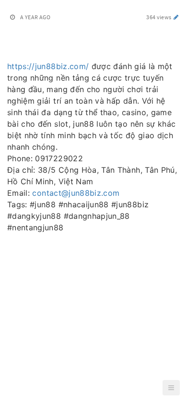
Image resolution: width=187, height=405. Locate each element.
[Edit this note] (176, 17)
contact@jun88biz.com (75, 193)
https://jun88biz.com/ (48, 66)
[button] (171, 387)
